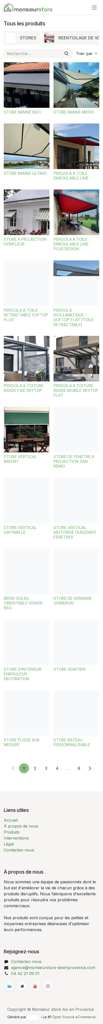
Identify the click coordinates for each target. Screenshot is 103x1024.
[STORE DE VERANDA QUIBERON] (76, 571)
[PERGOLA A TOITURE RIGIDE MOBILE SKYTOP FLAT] (76, 358)
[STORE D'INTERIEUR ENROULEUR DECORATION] (27, 642)
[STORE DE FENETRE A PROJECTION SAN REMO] (76, 429)
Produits (12, 832)
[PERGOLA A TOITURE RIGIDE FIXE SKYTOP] (27, 358)
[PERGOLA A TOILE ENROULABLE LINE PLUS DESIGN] (76, 212)
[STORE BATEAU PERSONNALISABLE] (76, 713)
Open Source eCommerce (74, 1017)
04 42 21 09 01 (25, 973)
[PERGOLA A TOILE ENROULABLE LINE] (76, 146)
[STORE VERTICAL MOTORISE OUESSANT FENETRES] (76, 500)
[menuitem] (22, 38)
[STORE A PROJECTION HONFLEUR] (27, 212)
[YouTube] (35, 986)
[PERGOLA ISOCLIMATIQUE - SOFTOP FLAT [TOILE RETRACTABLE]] (76, 283)
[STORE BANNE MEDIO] (76, 85)
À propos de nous (21, 826)
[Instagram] (48, 986)
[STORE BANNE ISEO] (27, 85)
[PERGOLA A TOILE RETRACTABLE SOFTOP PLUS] (27, 283)
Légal (9, 844)
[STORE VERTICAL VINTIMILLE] (27, 500)
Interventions (16, 838)
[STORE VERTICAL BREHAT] (27, 429)
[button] (86, 53)
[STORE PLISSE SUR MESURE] (27, 713)
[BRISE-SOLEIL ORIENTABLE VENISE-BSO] (27, 571)
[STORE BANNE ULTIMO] (27, 146)
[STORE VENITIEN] (76, 642)
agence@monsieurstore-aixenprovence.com (53, 967)
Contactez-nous (19, 849)
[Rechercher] (66, 53)
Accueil (11, 820)
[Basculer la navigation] (94, 7)
